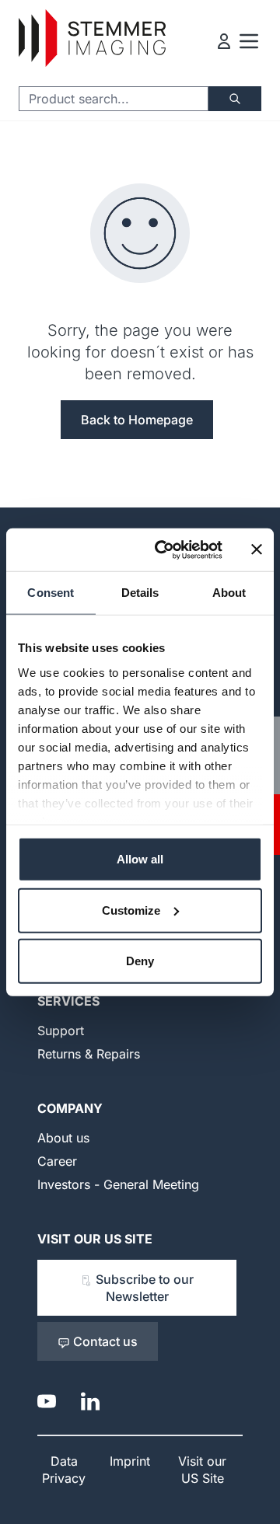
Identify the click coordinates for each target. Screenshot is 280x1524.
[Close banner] (256, 549)
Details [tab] (140, 592)
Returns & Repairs (88, 1054)
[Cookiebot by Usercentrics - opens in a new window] (164, 549)
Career (57, 1161)
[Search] (234, 98)
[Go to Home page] (92, 38)
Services (68, 1001)
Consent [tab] (50, 592)
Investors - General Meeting (118, 1184)
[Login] (224, 41)
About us (63, 1138)
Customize (131, 909)
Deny (140, 961)
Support (60, 1030)
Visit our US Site (94, 1239)
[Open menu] (248, 41)
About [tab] (229, 592)
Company (70, 1108)
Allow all (140, 859)
